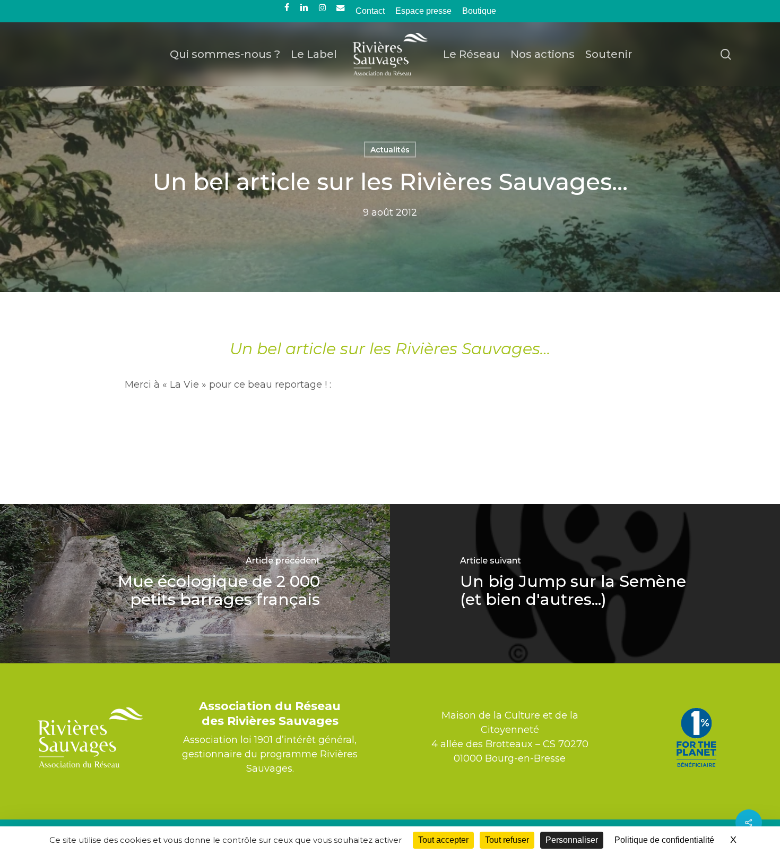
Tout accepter (443, 839)
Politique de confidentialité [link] (664, 839)
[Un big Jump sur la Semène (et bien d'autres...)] (585, 583)
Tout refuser (507, 839)
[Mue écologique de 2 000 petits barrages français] (195, 583)
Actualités (390, 150)
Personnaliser (571, 839)
